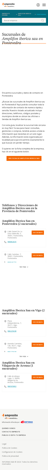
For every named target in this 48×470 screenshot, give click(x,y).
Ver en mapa (38, 232)
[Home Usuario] (38, 5)
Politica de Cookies (9, 448)
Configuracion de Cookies (12, 452)
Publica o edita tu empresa (14, 435)
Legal (4, 444)
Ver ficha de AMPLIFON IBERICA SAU (24, 158)
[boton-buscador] (42, 20)
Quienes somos (8, 428)
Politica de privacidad (10, 456)
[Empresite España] (9, 5)
